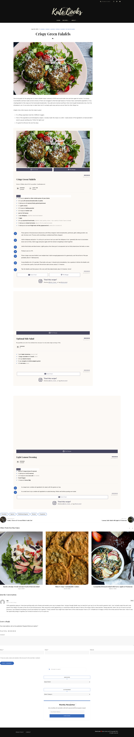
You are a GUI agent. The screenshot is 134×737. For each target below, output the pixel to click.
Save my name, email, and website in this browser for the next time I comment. (20, 658)
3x (20, 196)
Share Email (33, 275)
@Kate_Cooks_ (53, 282)
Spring (58, 29)
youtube (119, 1)
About (73, 20)
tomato (34, 514)
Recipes (65, 20)
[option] (21, 561)
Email (46, 650)
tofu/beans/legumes (23, 514)
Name (2, 650)
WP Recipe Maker (70, 29)
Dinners (42, 29)
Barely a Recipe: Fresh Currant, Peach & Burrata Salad (21, 587)
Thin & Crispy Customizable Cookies (67, 587)
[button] (84, 175)
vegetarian (42, 514)
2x (18, 196)
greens (12, 514)
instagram (113, 1)
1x (17, 196)
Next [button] (132, 528)
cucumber (4, 514)
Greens (48, 29)
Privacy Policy (20, 732)
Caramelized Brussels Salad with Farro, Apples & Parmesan (112, 587)
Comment (2, 635)
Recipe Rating (3, 631)
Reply (132, 600)
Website (92, 650)
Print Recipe (35, 169)
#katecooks (64, 282)
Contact (28, 732)
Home (58, 20)
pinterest (116, 1)
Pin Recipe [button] (72, 169)
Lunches (52, 29)
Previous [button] (129, 528)
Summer (62, 29)
